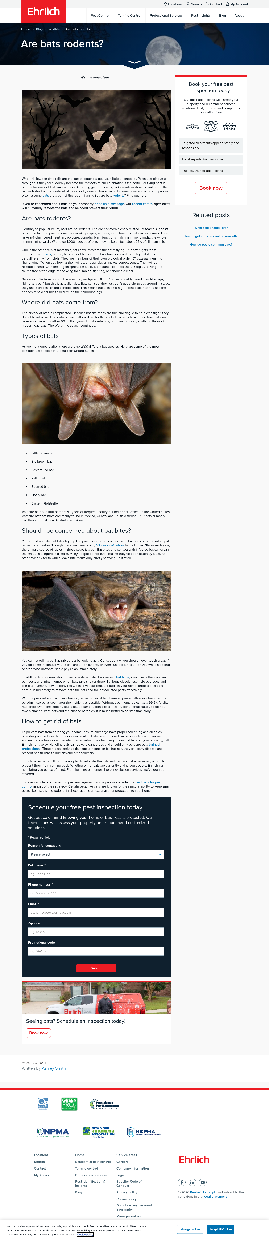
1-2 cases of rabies (110, 545)
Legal (120, 1175)
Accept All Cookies (220, 1229)
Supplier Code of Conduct (129, 1183)
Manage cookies (128, 1216)
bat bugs (122, 677)
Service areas (126, 1155)
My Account (239, 4)
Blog (39, 29)
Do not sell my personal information (134, 1207)
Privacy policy (126, 1192)
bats (45, 195)
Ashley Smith (54, 1068)
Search (196, 4)
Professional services (91, 1175)
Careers (122, 1162)
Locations (175, 4)
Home (25, 29)
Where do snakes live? (211, 228)
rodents (118, 195)
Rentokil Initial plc (203, 1192)
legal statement (215, 1197)
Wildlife (54, 29)
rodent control (142, 204)
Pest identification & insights (90, 1183)
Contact (216, 4)
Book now (38, 1033)
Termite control (86, 1168)
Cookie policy (126, 1199)
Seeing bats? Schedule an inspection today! (75, 1021)
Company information (132, 1168)
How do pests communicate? (211, 245)
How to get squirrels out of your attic (211, 236)
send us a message (109, 204)
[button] (134, 63)
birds (47, 254)
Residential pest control (93, 1162)
